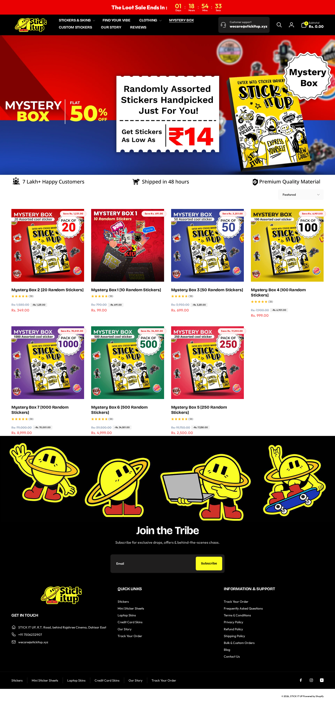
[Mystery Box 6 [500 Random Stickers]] (128, 391)
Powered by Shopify (313, 696)
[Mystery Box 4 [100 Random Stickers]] (287, 273)
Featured (289, 195)
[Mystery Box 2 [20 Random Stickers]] (48, 273)
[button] (76, 20)
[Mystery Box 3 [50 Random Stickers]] (208, 273)
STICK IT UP (296, 696)
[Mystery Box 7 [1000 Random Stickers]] (48, 391)
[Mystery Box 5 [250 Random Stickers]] (208, 391)
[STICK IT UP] (61, 602)
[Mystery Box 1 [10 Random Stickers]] (128, 273)
